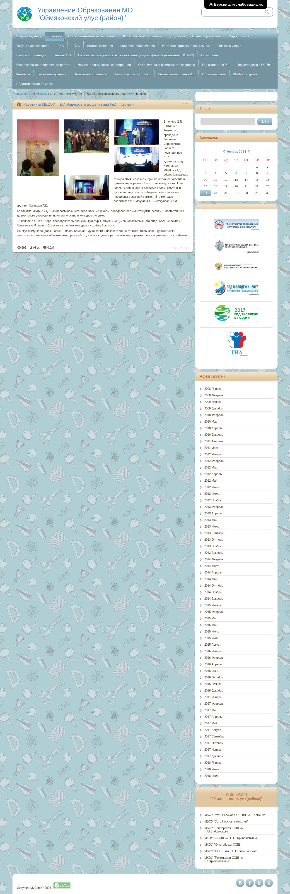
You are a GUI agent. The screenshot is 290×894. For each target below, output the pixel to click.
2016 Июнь (211, 671)
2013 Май (210, 520)
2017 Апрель (213, 716)
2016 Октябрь (213, 677)
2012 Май (210, 480)
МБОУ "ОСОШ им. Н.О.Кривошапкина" (231, 851)
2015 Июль (211, 638)
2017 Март (211, 710)
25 (215, 193)
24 (51, 93)
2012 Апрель (213, 474)
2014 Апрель (213, 572)
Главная (18, 93)
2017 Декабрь (213, 756)
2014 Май (210, 579)
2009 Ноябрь (213, 402)
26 (225, 193)
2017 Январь (213, 697)
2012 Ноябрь (213, 500)
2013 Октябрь (213, 539)
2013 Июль (211, 526)
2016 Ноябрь (213, 684)
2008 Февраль (214, 395)
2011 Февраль (213, 441)
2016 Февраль (214, 657)
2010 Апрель (213, 428)
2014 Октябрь (213, 585)
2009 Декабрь (213, 408)
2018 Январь (213, 762)
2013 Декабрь (213, 552)
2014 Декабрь (213, 598)
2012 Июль (211, 493)
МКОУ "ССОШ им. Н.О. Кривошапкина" (231, 838)
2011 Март (211, 447)
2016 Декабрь (213, 690)
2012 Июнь (211, 487)
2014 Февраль (214, 559)
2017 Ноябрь (213, 749)
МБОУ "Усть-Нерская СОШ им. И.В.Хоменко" (235, 815)
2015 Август (212, 644)
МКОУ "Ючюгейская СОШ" (222, 844)
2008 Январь (213, 388)
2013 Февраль (214, 507)
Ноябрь (42, 93)
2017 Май (210, 723)
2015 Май (210, 625)
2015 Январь (213, 605)
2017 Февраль (214, 703)
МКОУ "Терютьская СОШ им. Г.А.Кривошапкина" (224, 859)
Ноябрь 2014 (236, 151)
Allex (36, 247)
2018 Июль (211, 775)
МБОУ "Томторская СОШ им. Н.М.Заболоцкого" (224, 829)
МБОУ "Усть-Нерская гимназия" (226, 821)
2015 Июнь (211, 631)
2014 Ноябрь (213, 592)
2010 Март (211, 421)
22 (257, 186)
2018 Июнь (211, 769)
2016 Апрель (213, 664)
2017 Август (212, 730)
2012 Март (211, 467)
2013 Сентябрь (214, 533)
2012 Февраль (214, 461)
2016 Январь (213, 651)
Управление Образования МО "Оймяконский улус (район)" (85, 13)
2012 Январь (213, 454)
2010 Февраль (214, 415)
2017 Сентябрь (214, 736)
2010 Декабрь (213, 434)
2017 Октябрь (213, 743)
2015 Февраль (214, 611)
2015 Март (211, 618)
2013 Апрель (213, 513)
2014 (30, 93)
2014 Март (211, 566)
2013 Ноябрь (213, 546)
